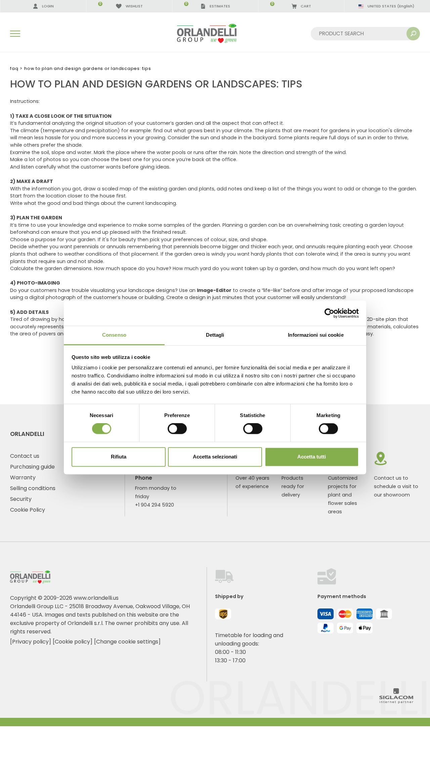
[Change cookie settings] (127, 641)
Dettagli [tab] (215, 335)
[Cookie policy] (72, 641)
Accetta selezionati (215, 456)
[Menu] (15, 34)
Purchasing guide (32, 467)
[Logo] (215, 33)
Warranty (23, 477)
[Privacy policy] (30, 641)
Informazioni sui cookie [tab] (315, 335)
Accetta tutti (311, 456)
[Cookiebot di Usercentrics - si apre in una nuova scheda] (329, 313)
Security (21, 499)
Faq (14, 68)
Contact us (24, 456)
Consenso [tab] (114, 335)
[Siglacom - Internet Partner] (396, 702)
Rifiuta (118, 456)
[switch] (177, 428)
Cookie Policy (27, 510)
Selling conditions (32, 488)
